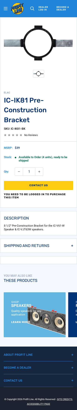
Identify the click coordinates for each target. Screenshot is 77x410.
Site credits (64, 399)
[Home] (17, 8)
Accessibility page (38, 404)
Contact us (38, 185)
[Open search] (32, 9)
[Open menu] (5, 8)
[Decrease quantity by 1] (19, 172)
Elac (7, 92)
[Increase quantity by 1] (39, 172)
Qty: (6, 171)
